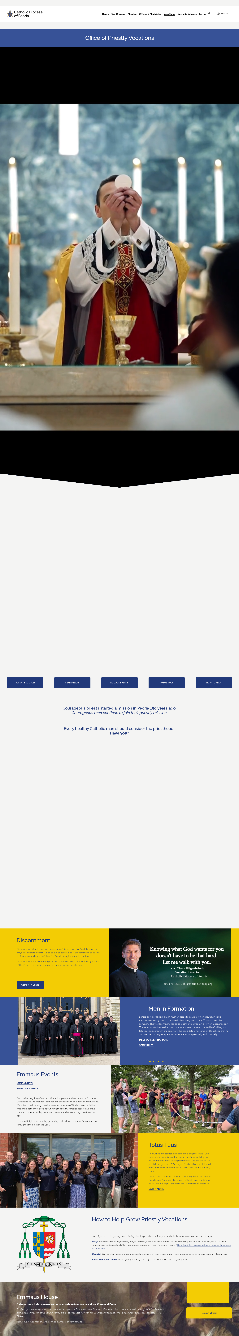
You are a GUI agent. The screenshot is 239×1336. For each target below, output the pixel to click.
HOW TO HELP (213, 682)
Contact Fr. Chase (30, 985)
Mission (132, 14)
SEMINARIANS (72, 682)
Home (105, 14)
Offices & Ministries (150, 14)
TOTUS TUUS (167, 682)
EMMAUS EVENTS (119, 682)
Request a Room (209, 1313)
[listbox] (224, 14)
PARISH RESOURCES (25, 682)
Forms (202, 14)
